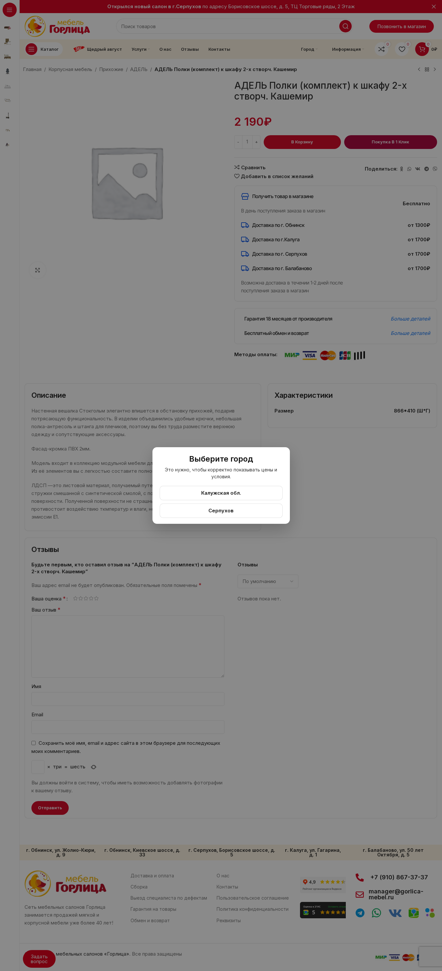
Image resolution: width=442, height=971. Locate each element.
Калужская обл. (221, 493)
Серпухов (221, 510)
